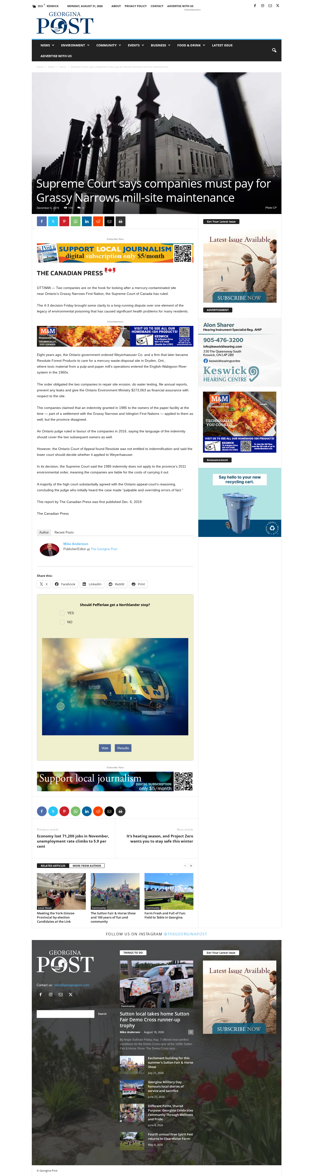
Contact (157, 6)
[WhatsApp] (75, 221)
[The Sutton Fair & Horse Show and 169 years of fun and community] (115, 891)
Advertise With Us (180, 6)
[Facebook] (255, 6)
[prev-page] (185, 865)
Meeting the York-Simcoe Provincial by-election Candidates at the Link (55, 917)
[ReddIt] (98, 221)
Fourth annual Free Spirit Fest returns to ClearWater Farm (170, 1136)
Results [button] (123, 748)
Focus (62, 66)
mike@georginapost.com (71, 985)
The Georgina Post (104, 549)
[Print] (120, 221)
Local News (45, 907)
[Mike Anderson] (49, 549)
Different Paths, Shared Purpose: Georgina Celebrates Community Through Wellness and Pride (170, 1112)
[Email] (109, 221)
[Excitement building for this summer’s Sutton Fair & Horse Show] (132, 1065)
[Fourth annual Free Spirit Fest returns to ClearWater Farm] (132, 1141)
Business (158, 45)
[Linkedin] (87, 221)
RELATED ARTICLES (53, 865)
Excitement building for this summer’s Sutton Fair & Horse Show (170, 1062)
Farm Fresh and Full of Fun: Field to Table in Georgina (165, 915)
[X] (278, 6)
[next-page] (191, 865)
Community (106, 45)
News (45, 45)
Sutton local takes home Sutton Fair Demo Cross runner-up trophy (154, 1020)
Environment (73, 45)
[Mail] (270, 6)
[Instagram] (263, 6)
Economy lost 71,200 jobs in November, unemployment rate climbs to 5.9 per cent (73, 841)
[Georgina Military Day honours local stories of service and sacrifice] (132, 1089)
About (116, 6)
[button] (274, 50)
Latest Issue (222, 45)
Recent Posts (64, 532)
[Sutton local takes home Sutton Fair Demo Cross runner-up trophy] (156, 984)
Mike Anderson (75, 544)
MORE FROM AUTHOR (87, 865)
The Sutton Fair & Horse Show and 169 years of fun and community (113, 917)
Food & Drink (189, 45)
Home (40, 66)
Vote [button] (104, 748)
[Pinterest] (64, 221)
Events (134, 45)
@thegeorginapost (185, 933)
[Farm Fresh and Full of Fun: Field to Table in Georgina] (169, 891)
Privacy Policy (136, 6)
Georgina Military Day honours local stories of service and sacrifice (166, 1086)
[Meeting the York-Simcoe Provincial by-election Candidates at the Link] (61, 891)
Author (44, 532)
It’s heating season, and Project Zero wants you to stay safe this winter (160, 839)
